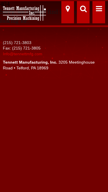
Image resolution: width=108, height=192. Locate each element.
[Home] (23, 11)
